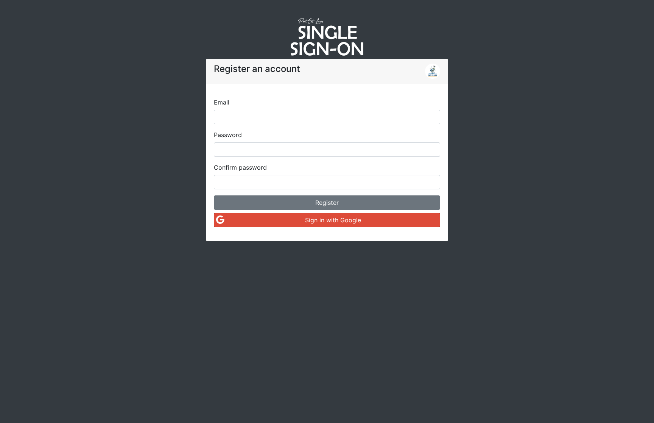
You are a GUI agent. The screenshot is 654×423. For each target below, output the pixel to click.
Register (327, 202)
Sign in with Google (333, 220)
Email (221, 102)
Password (228, 135)
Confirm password (240, 167)
